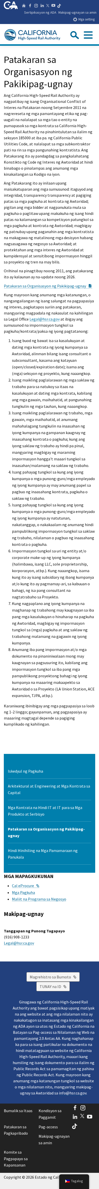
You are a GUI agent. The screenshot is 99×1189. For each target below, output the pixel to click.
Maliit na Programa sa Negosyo (39, 899)
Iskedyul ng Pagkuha (25, 771)
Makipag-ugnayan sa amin (77, 12)
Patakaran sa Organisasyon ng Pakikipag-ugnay (48, 285)
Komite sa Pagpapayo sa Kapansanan (16, 1159)
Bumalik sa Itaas (18, 1110)
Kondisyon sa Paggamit (50, 1114)
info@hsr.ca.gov (72, 1092)
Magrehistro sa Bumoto (55, 976)
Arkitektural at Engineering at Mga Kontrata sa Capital (49, 789)
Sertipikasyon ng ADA (40, 12)
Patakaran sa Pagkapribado (16, 1130)
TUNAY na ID (55, 986)
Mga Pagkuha (23, 892)
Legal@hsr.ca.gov (44, 319)
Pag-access (48, 1126)
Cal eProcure (25, 885)
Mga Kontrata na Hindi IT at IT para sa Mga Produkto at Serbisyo (45, 811)
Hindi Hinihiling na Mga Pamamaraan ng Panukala (43, 854)
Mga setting (86, 19)
